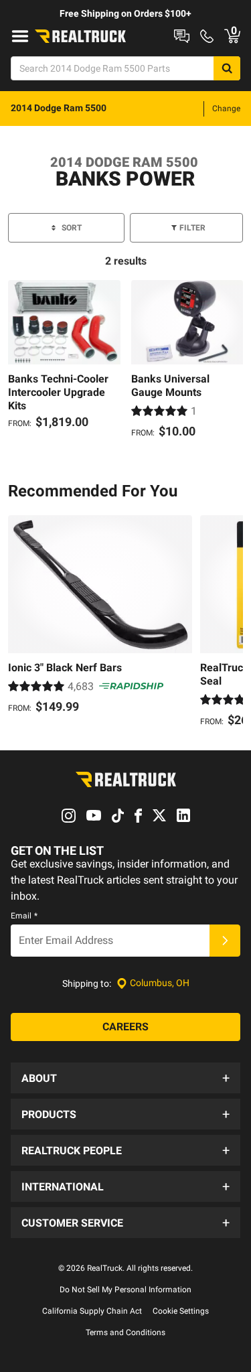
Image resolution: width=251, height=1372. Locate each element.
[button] (125, 1077)
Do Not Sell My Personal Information (125, 1289)
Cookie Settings (181, 1311)
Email (24, 915)
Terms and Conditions (125, 1332)
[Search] (227, 68)
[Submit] (225, 940)
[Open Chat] (181, 36)
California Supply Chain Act (92, 1311)
